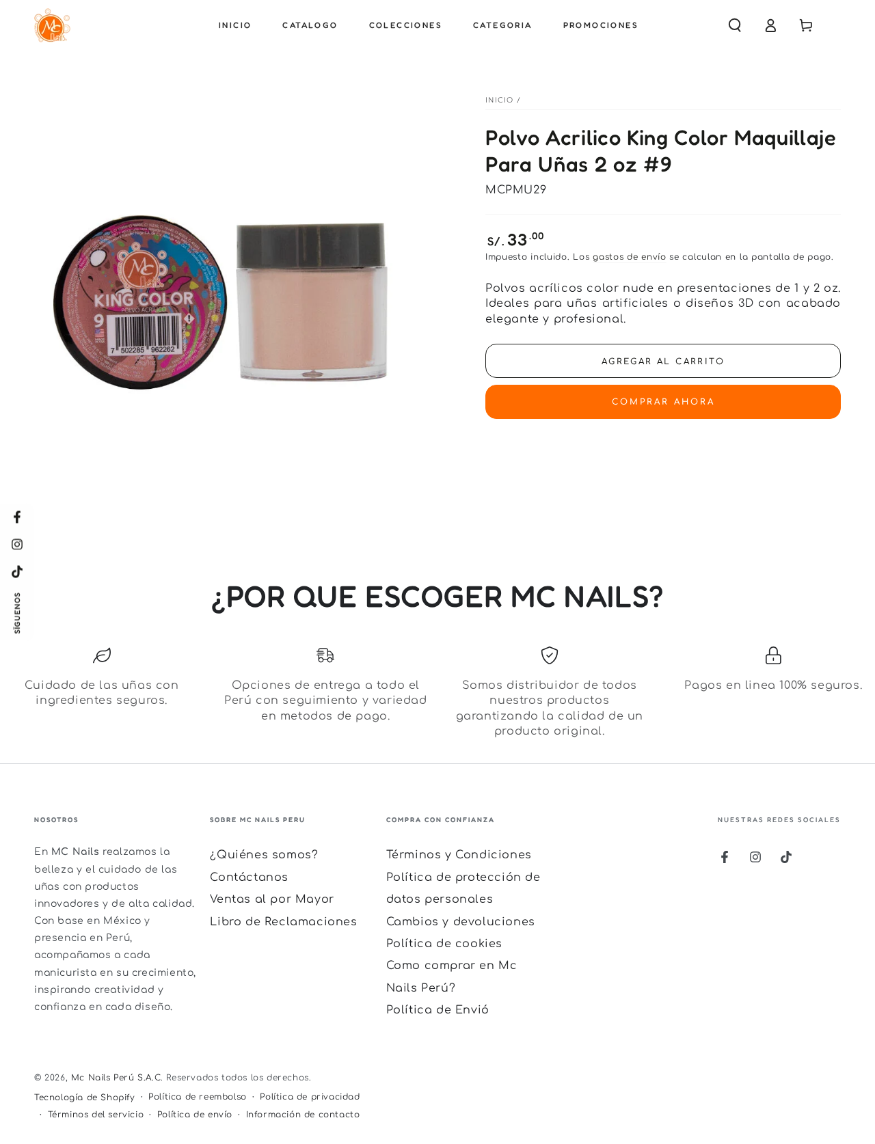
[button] (735, 25)
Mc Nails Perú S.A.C (116, 1077)
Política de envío (194, 1114)
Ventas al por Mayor (272, 899)
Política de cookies (444, 944)
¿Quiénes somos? (264, 855)
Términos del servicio (96, 1114)
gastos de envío (630, 257)
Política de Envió (437, 1010)
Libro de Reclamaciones (283, 922)
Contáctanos (249, 877)
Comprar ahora (663, 402)
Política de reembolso (197, 1097)
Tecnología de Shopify (84, 1097)
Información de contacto (303, 1114)
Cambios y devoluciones (460, 922)
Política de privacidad (310, 1097)
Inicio (499, 100)
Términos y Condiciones (459, 855)
